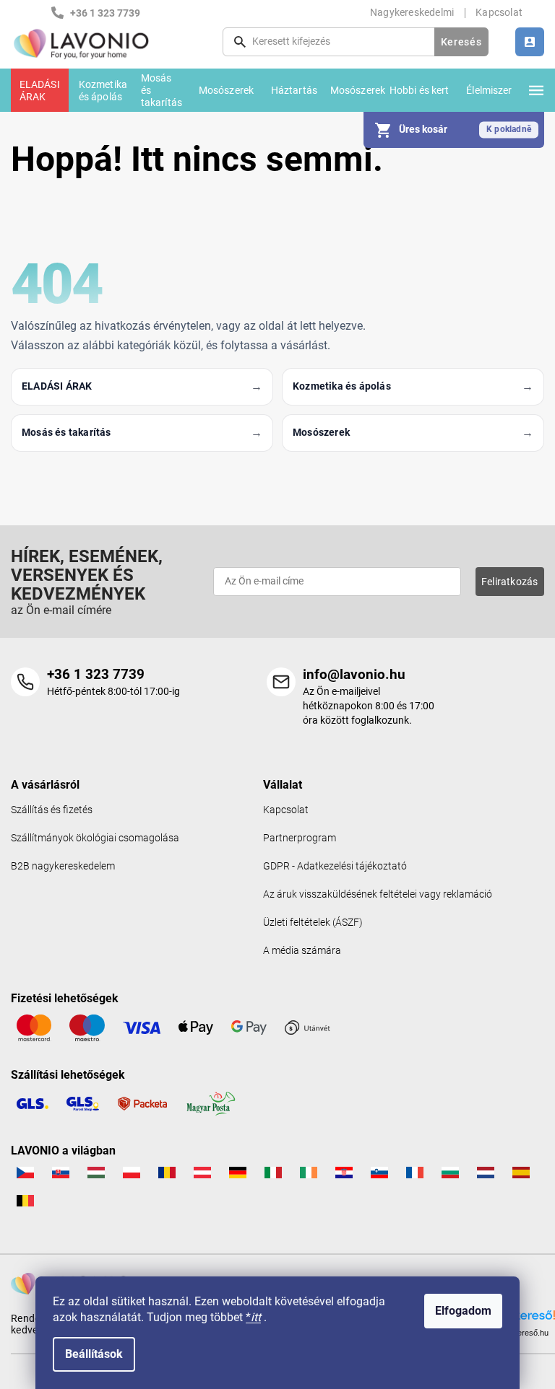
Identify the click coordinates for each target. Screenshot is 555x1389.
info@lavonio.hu (354, 674)
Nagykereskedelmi (412, 12)
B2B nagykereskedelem (63, 866)
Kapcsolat (499, 12)
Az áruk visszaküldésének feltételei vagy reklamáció (377, 894)
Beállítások (94, 1354)
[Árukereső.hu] (524, 1318)
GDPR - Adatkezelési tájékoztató (335, 866)
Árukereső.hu (524, 1332)
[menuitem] (40, 90)
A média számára (302, 951)
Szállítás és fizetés (51, 810)
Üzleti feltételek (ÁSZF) (313, 922)
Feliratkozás (509, 581)
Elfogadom (463, 1311)
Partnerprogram (299, 838)
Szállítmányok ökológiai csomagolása (95, 838)
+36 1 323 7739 (96, 674)
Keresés (461, 42)
